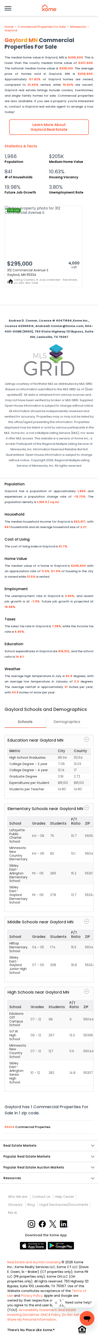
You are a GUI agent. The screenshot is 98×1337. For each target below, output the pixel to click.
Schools (25, 721)
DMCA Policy (50, 1314)
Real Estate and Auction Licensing (34, 1262)
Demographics (67, 721)
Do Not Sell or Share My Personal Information (45, 1317)
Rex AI (12, 1212)
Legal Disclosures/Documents (63, 1204)
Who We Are (17, 1196)
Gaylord (11, 30)
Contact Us (41, 1196)
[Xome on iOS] (34, 1245)
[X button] (53, 1223)
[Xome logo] (49, 7)
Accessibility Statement (38, 1310)
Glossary (15, 1204)
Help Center (64, 1196)
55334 (10, 1127)
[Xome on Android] (61, 1245)
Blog (31, 1204)
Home (9, 27)
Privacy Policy (31, 1295)
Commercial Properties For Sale (42, 27)
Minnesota (78, 27)
